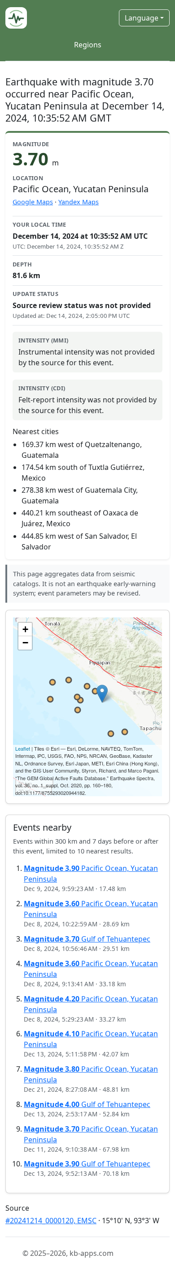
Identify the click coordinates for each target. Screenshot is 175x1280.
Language (141, 18)
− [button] (25, 642)
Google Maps (33, 202)
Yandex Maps (78, 202)
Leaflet (22, 748)
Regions (87, 45)
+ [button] (25, 629)
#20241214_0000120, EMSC (50, 1220)
